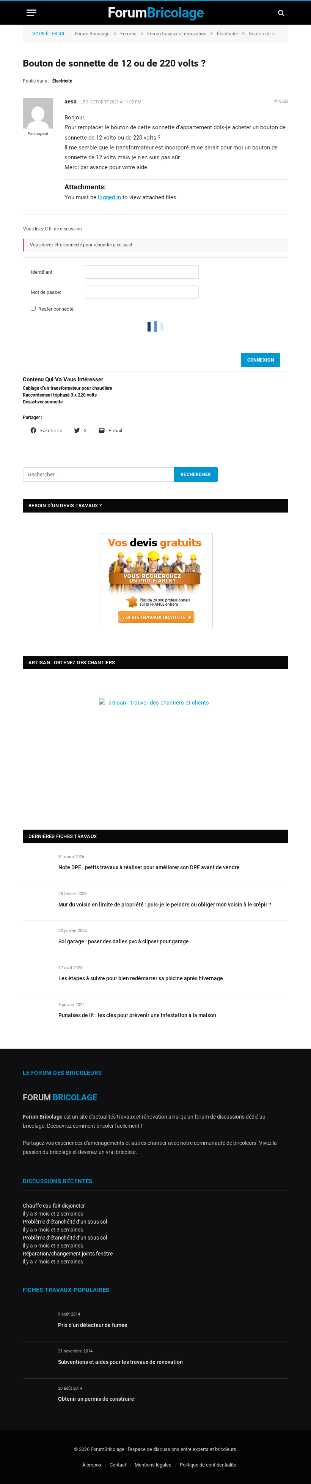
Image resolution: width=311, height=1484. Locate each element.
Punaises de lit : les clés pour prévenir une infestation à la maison (137, 1015)
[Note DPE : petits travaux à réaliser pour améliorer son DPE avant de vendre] (37, 865)
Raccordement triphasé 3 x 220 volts (60, 395)
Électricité (227, 34)
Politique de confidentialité (208, 1465)
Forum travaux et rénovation (176, 34)
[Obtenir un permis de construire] (37, 1397)
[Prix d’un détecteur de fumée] (37, 1323)
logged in (109, 197)
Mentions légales (153, 1465)
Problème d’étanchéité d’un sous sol (65, 1222)
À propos (91, 1465)
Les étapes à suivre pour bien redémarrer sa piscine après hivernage (140, 978)
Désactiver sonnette (43, 402)
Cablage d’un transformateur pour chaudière (67, 388)
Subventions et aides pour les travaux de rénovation (120, 1362)
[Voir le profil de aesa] (38, 127)
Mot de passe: (46, 292)
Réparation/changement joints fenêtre (68, 1254)
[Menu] (31, 12)
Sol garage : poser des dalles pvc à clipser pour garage (123, 941)
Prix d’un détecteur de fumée (92, 1325)
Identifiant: (42, 272)
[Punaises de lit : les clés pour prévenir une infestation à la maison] (37, 1013)
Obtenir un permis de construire (96, 1399)
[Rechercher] (280, 12)
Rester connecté (56, 309)
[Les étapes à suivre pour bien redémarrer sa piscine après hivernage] (37, 976)
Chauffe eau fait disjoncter (54, 1206)
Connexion (260, 360)
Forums (128, 34)
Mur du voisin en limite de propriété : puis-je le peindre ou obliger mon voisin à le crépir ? (164, 905)
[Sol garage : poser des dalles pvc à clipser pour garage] (37, 939)
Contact (118, 1465)
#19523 (281, 101)
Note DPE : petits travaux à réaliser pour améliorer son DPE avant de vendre (149, 867)
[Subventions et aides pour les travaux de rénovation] (37, 1360)
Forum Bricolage (92, 34)
